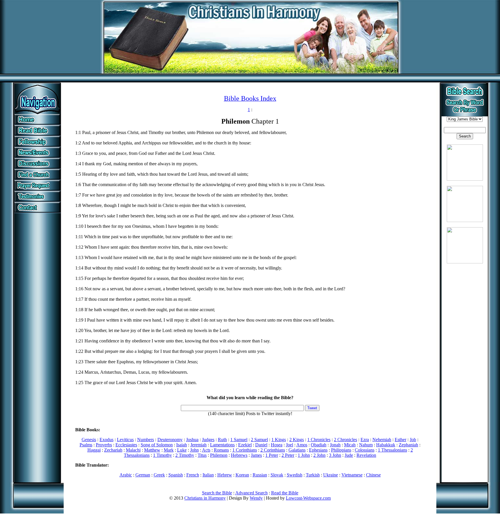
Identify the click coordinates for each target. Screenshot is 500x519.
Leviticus (125, 439)
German (142, 474)
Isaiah (181, 444)
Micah (350, 444)
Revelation (366, 455)
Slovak (277, 474)
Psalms (86, 444)
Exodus (106, 439)
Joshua (192, 439)
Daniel (261, 444)
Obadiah (318, 444)
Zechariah (113, 450)
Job (413, 439)
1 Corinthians (244, 450)
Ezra (365, 439)
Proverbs (104, 444)
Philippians (341, 450)
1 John (304, 455)
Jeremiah (198, 444)
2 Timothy (184, 455)
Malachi (133, 450)
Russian (260, 474)
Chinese (373, 474)
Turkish (313, 474)
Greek (159, 474)
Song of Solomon (157, 444)
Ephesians (318, 450)
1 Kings (278, 439)
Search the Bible (217, 492)
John (194, 450)
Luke (182, 450)
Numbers (145, 439)
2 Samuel (259, 439)
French (192, 474)
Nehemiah (381, 439)
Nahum (366, 444)
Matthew (152, 450)
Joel (289, 444)
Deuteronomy (170, 439)
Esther (400, 439)
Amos (301, 444)
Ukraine (330, 474)
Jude (349, 455)
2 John (319, 455)
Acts (206, 450)
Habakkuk (385, 444)
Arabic (126, 474)
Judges (208, 439)
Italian (208, 474)
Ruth (222, 439)
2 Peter (288, 455)
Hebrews (239, 455)
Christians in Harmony (205, 498)
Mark (169, 450)
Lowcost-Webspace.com (308, 498)
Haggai (94, 450)
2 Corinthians (272, 450)
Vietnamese (352, 474)
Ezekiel (245, 444)
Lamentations (222, 444)
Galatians (297, 450)
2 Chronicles (345, 439)
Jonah (335, 444)
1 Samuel (238, 439)
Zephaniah (408, 444)
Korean (242, 474)
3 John (335, 455)
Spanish (175, 474)
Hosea (276, 444)
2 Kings (296, 439)
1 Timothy (162, 455)
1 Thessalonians (392, 450)
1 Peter (271, 455)
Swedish (294, 474)
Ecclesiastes (126, 444)
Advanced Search (251, 492)
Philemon (218, 455)
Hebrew (224, 474)
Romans (221, 450)
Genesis (89, 439)
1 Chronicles (318, 439)
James (256, 455)
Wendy (256, 498)
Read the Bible (284, 492)
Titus (202, 455)
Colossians (364, 450)
